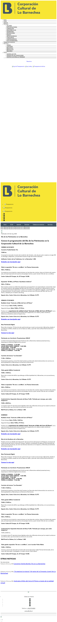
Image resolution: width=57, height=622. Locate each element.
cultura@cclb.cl (28, 611)
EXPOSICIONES (11, 33)
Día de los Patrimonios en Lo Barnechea (19, 227)
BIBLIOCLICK (10, 49)
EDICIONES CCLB (11, 30)
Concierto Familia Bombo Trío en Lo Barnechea (29, 564)
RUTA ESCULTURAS (12, 27)
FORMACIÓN (10, 28)
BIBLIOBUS (9, 51)
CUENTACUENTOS (12, 39)
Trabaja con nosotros (9, 42)
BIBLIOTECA (10, 48)
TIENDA (9, 45)
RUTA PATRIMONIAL (12, 40)
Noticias (6, 227)
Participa (26, 224)
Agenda (6, 22)
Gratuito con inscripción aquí (10, 262)
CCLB (5, 21)
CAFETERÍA (10, 46)
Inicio (5, 19)
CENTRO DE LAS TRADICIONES (15, 55)
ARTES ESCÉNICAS (12, 36)
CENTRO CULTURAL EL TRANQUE (16, 57)
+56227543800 (31, 608)
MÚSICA (9, 34)
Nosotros (29, 61)
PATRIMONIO (10, 31)
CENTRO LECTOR (11, 54)
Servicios (50, 224)
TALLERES (9, 25)
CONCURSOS (10, 37)
